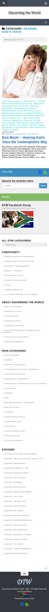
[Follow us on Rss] (45, 172)
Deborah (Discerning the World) (22, 134)
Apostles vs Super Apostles (16, 266)
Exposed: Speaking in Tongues (17, 534)
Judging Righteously (13, 290)
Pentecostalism (9, 110)
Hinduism (8, 393)
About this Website (13, 307)
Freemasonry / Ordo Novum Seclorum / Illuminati (25, 384)
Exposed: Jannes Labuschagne (18, 492)
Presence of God (32, 120)
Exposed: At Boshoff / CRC (16, 468)
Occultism (30, 108)
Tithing (7, 285)
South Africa (28, 115)
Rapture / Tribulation (13, 271)
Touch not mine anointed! (15, 280)
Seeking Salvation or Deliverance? (19, 256)
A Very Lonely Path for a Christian (19, 261)
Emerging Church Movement (15, 106)
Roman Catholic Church (14, 417)
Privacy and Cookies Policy (16, 337)
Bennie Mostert (9, 125)
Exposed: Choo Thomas (14, 478)
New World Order (11, 407)
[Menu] (45, 3)
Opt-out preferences (13, 440)
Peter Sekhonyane (37, 127)
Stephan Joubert (11, 129)
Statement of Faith (12, 311)
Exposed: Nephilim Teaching (16, 515)
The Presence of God (13, 275)
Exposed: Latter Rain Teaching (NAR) (20, 454)
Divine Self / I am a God (21, 118)
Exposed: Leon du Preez (15, 506)
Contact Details (11, 316)
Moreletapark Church (12, 113)
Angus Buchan (36, 122)
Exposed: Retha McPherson (16, 530)
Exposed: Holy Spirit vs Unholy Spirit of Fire (23, 459)
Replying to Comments (14, 326)
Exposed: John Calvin (13, 496)
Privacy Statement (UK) (14, 431)
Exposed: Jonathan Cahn (15, 501)
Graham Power (37, 125)
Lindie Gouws (21, 127)
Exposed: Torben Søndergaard (17, 549)
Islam (6, 398)
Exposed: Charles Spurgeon (16, 473)
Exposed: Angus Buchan (15, 463)
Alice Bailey (22, 122)
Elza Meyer (23, 125)
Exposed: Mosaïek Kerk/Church (18, 520)
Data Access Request (13, 342)
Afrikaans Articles (12, 436)
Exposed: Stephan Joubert (16, 539)
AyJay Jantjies (9, 122)
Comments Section (12, 321)
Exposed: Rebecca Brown (15, 525)
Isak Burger (7, 127)
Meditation (17, 120)
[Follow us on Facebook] (40, 172)
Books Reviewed (11, 355)
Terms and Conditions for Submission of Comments (21, 331)
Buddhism (8, 360)
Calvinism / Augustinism (15, 365)
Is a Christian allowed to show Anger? (21, 294)
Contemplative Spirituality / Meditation (26, 103)
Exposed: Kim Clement (14, 511)
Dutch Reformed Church (29, 110)
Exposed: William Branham (16, 553)
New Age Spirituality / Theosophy (20, 107)
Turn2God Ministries (33, 113)
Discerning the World (24, 13)
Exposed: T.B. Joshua (13, 544)
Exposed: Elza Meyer (13, 482)
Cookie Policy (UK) (12, 422)
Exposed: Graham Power (15, 487)
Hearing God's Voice (11, 115)
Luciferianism (10, 388)
